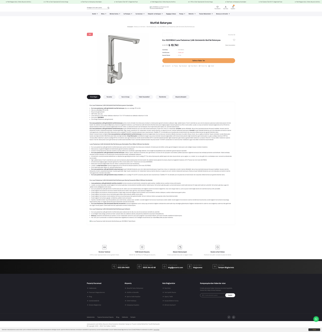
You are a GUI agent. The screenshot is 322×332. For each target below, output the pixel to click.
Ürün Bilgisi (93, 97)
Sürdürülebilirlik (94, 301)
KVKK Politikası (131, 301)
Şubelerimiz (91, 317)
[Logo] (161, 7)
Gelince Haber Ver (198, 61)
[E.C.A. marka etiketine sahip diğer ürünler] (167, 35)
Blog (90, 296)
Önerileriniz (162, 97)
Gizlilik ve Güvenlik (133, 292)
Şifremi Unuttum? (170, 305)
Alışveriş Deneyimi (180, 97)
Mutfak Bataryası (161, 23)
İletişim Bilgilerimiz (95, 305)
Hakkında (125, 317)
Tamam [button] (314, 329)
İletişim (133, 317)
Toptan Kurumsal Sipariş (105, 317)
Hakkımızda (92, 288)
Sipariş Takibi (169, 296)
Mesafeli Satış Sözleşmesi (135, 288)
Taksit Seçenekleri (144, 97)
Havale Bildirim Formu (171, 301)
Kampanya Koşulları (133, 305)
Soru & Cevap (125, 97)
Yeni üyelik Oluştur (170, 292)
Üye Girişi (167, 288)
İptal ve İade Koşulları (133, 296)
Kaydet (230, 295)
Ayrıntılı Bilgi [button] (156, 329)
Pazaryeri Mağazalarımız (97, 292)
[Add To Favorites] (234, 40)
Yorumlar (109, 97)
